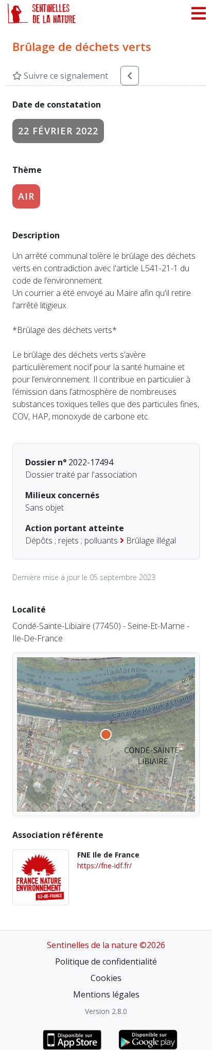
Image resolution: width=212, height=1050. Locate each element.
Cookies (106, 978)
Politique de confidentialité (106, 961)
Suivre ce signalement (65, 75)
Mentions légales (106, 994)
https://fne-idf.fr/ (104, 865)
